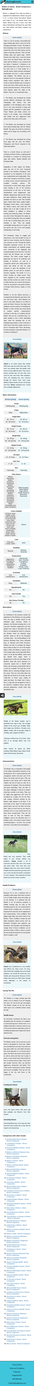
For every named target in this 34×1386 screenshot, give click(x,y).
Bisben (15, 37)
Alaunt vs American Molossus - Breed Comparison (17, 1314)
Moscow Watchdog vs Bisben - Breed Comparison (17, 1170)
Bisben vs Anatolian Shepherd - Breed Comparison (17, 1157)
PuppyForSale (17, 1375)
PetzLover (17, 1372)
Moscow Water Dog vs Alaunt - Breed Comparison (17, 1288)
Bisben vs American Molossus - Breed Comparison (17, 1237)
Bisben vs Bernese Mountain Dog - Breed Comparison (18, 1153)
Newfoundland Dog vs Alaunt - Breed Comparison (17, 1245)
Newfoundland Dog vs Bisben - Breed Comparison (17, 1140)
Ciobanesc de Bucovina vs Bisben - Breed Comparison (19, 1191)
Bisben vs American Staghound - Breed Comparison (18, 1241)
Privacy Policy (17, 1365)
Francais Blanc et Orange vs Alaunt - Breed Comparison (19, 1331)
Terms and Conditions (17, 1368)
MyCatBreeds (17, 1379)
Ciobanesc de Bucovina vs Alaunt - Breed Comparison (18, 1293)
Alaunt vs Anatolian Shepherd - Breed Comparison (17, 1258)
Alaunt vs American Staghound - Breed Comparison (17, 1318)
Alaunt (15, 339)
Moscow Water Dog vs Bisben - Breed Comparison (17, 1187)
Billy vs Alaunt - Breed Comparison (18, 1343)
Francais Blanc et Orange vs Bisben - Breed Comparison (19, 1217)
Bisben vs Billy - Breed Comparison (18, 1233)
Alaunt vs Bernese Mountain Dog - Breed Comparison (18, 1254)
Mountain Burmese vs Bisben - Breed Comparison (17, 1221)
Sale (19, 37)
